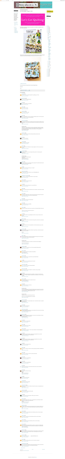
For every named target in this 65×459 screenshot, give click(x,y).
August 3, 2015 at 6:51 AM (25, 104)
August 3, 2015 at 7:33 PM (25, 211)
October (49, 36)
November (49, 34)
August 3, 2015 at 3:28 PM (25, 173)
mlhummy (23, 328)
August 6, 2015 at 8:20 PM (25, 367)
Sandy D (23, 193)
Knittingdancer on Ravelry (25, 175)
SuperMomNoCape (24, 443)
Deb (22, 376)
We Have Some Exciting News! (49, 41)
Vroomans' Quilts (24, 120)
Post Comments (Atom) (26, 450)
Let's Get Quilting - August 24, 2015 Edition (49, 44)
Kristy (22, 365)
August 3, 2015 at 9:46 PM (25, 221)
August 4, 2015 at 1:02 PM (25, 291)
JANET (22, 188)
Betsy (22, 102)
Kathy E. (23, 235)
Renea (22, 115)
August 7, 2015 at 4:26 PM (25, 427)
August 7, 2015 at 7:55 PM (25, 441)
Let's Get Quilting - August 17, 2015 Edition (49, 50)
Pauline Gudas (24, 268)
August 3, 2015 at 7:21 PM (25, 196)
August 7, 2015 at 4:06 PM (25, 408)
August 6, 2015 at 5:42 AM (25, 350)
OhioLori (23, 207)
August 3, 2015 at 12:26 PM (25, 159)
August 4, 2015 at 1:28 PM (25, 297)
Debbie (23, 347)
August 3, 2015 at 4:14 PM (25, 177)
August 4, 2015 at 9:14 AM (25, 270)
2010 (48, 73)
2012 (48, 71)
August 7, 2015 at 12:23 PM (25, 387)
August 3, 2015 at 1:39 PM (25, 164)
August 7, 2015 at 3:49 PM (25, 396)
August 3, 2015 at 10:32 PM (25, 238)
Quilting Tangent (24, 171)
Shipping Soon (16, 31)
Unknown (23, 250)
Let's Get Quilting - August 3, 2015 (49, 59)
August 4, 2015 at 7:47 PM (25, 317)
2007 (48, 76)
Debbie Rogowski (24, 309)
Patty (22, 343)
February (49, 66)
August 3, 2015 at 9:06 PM (25, 216)
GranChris (23, 255)
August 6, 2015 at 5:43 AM (25, 354)
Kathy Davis (23, 314)
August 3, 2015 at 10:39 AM (25, 148)
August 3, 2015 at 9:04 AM (25, 130)
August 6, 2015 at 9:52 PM (25, 378)
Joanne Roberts (24, 264)
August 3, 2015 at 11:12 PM (25, 248)
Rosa (22, 137)
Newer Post (21, 449)
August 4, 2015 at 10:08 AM (25, 281)
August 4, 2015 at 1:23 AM (25, 257)
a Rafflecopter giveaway (23, 83)
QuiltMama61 (23, 405)
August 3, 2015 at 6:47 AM (25, 100)
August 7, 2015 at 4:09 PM (25, 417)
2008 (48, 75)
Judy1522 (23, 380)
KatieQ (22, 198)
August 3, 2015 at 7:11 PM (25, 191)
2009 (48, 74)
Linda (22, 394)
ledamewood (23, 111)
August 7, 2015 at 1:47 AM (25, 382)
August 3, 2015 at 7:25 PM (25, 200)
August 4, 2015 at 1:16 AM (25, 253)
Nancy (22, 361)
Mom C (23, 324)
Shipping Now (16, 32)
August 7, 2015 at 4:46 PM (25, 432)
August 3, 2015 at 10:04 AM (25, 139)
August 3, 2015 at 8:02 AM (25, 118)
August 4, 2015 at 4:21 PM (25, 302)
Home (32, 449)
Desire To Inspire (49, 56)
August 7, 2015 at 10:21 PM (25, 446)
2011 (48, 72)
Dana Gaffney (23, 98)
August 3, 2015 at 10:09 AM (25, 143)
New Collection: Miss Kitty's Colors (49, 47)
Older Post (43, 449)
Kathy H (23, 439)
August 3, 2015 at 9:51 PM (25, 226)
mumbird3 (23, 141)
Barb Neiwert (23, 246)
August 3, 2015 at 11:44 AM (25, 153)
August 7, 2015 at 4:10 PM (25, 421)
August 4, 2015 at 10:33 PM (25, 326)
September (49, 37)
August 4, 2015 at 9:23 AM (25, 276)
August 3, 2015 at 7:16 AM (25, 113)
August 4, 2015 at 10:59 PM (25, 330)
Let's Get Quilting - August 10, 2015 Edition (49, 54)
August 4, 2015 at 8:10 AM (25, 266)
